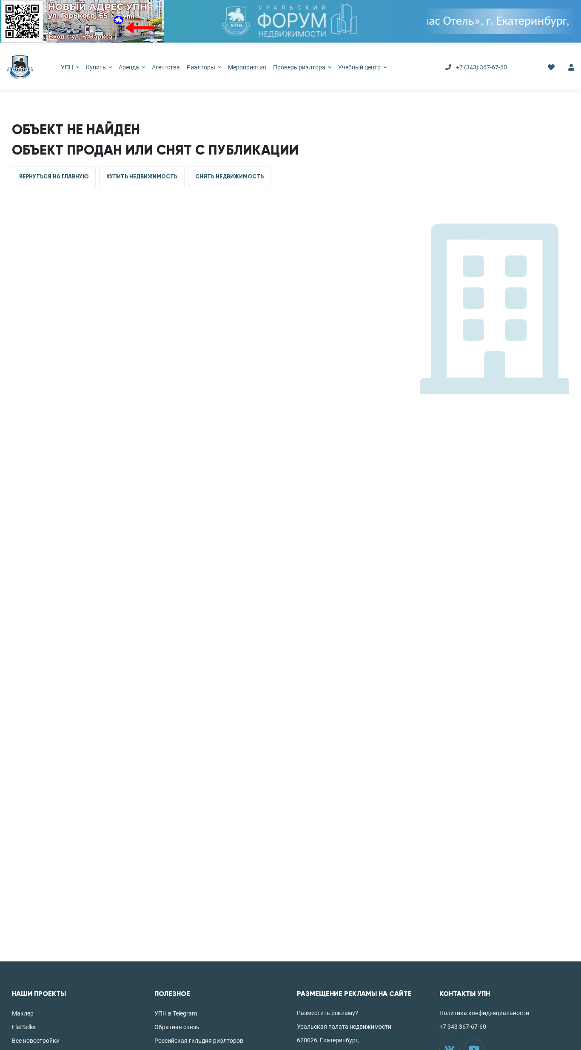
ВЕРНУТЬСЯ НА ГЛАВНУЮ (53, 176)
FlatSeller (24, 1027)
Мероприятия (247, 67)
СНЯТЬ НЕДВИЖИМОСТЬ (229, 176)
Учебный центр (360, 67)
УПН (67, 67)
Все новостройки (36, 1040)
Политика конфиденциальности (484, 1013)
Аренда (129, 67)
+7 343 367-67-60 (462, 1026)
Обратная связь (176, 1027)
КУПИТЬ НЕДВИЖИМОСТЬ (141, 176)
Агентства (166, 67)
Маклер (23, 1013)
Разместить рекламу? (327, 1013)
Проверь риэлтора (300, 67)
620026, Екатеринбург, (328, 1040)
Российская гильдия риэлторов (198, 1040)
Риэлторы (201, 67)
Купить (96, 67)
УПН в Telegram (175, 1013)
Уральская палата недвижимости (344, 1026)
